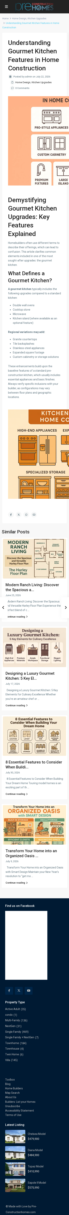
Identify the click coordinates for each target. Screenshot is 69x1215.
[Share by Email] (34, 515)
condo (9, 1014)
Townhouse (12, 1048)
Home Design (19, 18)
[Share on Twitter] (18, 515)
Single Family (13, 1031)
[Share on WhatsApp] (26, 515)
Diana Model (35, 1150)
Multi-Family (12, 1020)
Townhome (12, 1043)
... (28, 610)
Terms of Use (13, 1115)
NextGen (10, 1026)
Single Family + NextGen (19, 1037)
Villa (7, 1060)
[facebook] (9, 991)
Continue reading (15, 616)
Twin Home (12, 1054)
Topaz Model (36, 1166)
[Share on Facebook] (11, 515)
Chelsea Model (37, 1133)
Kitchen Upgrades (37, 18)
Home (5, 18)
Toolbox (10, 1079)
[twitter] (19, 991)
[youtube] (29, 991)
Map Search (12, 1092)
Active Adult (12, 1009)
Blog (8, 1084)
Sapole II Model (37, 1182)
